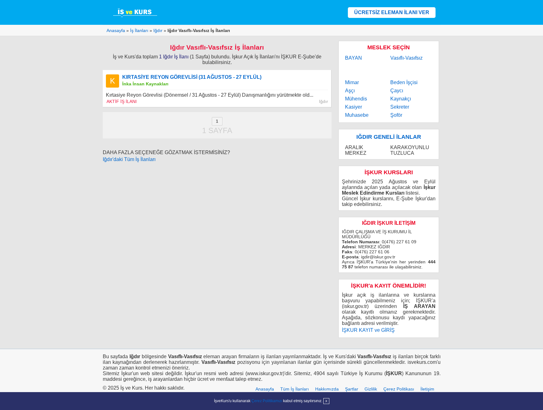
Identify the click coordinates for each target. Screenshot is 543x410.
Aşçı (350, 90)
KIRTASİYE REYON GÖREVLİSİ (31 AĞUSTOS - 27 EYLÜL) (191, 77)
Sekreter (399, 107)
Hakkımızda (327, 388)
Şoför (396, 115)
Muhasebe (357, 115)
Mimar (352, 82)
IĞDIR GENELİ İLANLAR (388, 137)
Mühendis (356, 98)
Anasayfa (264, 388)
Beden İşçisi (404, 82)
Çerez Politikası (398, 388)
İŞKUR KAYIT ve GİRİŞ (368, 330)
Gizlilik (371, 388)
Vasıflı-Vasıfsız (406, 58)
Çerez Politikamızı (266, 401)
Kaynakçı (400, 98)
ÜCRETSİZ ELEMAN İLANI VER (391, 12)
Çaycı (396, 90)
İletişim (427, 388)
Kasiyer (353, 107)
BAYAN (353, 58)
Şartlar (351, 388)
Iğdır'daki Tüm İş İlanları (129, 159)
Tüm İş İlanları (294, 388)
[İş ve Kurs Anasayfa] (136, 12)
